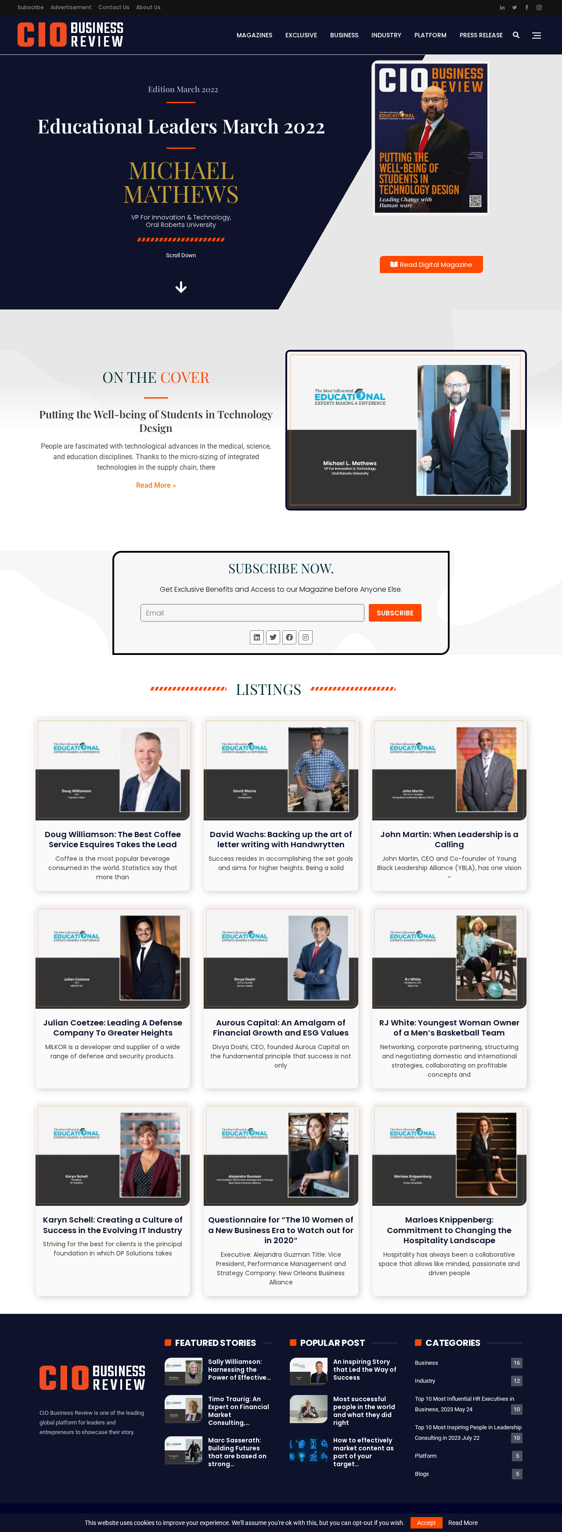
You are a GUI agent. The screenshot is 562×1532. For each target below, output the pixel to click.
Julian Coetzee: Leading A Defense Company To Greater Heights (112, 1027)
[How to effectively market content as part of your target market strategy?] (309, 1450)
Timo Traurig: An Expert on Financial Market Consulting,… (238, 1411)
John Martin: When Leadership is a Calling (449, 839)
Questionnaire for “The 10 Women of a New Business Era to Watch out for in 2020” (280, 1230)
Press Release (481, 35)
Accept (426, 1522)
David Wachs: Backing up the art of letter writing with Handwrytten (281, 839)
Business (344, 35)
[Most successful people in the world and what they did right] (309, 1409)
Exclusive (301, 35)
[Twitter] (273, 637)
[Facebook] (289, 637)
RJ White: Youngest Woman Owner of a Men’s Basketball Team (449, 1027)
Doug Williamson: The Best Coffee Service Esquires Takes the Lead (113, 839)
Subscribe (31, 7)
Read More (463, 1523)
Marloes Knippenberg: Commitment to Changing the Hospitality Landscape (449, 1230)
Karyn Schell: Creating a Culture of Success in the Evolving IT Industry (113, 1224)
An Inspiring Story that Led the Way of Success (364, 1369)
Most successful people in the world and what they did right (364, 1411)
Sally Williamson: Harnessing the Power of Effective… (239, 1369)
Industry (386, 35)
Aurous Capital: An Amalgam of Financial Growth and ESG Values (281, 1027)
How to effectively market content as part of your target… (363, 1452)
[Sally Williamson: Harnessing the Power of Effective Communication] (183, 1372)
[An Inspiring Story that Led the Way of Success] (309, 1372)
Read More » (156, 485)
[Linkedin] (257, 637)
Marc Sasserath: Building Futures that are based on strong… (237, 1452)
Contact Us (114, 7)
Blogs (422, 1474)
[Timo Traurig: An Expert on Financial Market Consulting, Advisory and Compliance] (183, 1409)
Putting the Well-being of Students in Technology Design (156, 421)
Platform (430, 35)
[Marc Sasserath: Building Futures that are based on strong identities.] (183, 1450)
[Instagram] (306, 637)
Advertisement (71, 7)
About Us (148, 7)
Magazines (254, 35)
